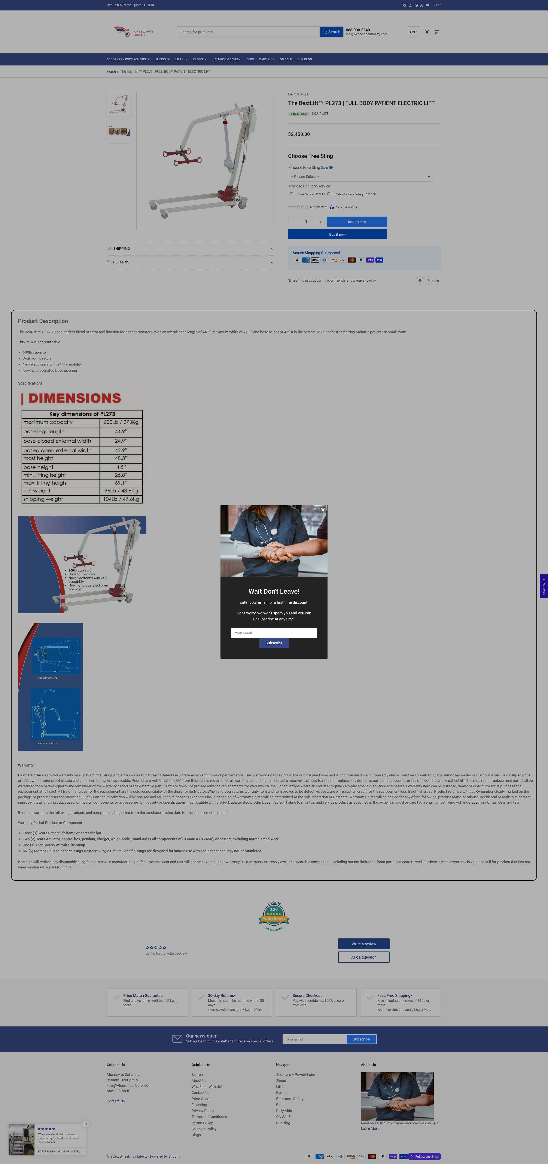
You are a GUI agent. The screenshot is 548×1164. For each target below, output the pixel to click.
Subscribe (274, 643)
